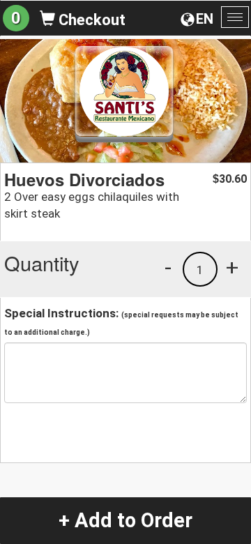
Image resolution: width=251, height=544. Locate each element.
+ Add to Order (125, 520)
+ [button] (232, 267)
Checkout (90, 20)
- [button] (168, 267)
